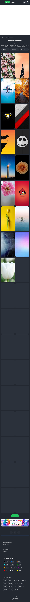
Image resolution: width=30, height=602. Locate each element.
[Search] (24, 2)
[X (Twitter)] (19, 532)
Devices (5, 551)
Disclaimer (15, 598)
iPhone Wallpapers (7, 542)
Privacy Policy (17, 596)
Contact (9, 596)
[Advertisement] (15, 20)
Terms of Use (25, 596)
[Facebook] (11, 532)
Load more (15, 515)
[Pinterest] (15, 532)
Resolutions (6, 549)
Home (3, 596)
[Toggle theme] (27, 2)
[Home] (2, 37)
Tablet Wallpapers (7, 547)
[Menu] (2, 2)
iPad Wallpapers (6, 544)
